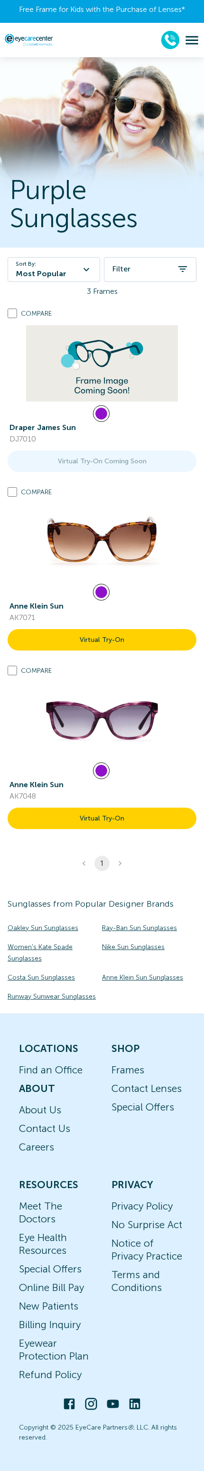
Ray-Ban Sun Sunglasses (139, 928)
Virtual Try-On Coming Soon (102, 461)
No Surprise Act (146, 1225)
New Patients (48, 1306)
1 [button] (102, 863)
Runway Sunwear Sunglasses (52, 996)
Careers (36, 1147)
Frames (127, 1070)
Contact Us (44, 1128)
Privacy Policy (142, 1206)
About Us (40, 1110)
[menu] (192, 40)
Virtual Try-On (102, 640)
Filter (121, 268)
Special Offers (142, 1107)
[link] (102, 363)
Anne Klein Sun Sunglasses (142, 977)
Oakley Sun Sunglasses (43, 928)
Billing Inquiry (50, 1325)
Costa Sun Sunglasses (41, 977)
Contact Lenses (146, 1088)
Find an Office (51, 1070)
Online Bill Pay (51, 1287)
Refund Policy (50, 1375)
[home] (29, 40)
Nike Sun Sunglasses (133, 947)
